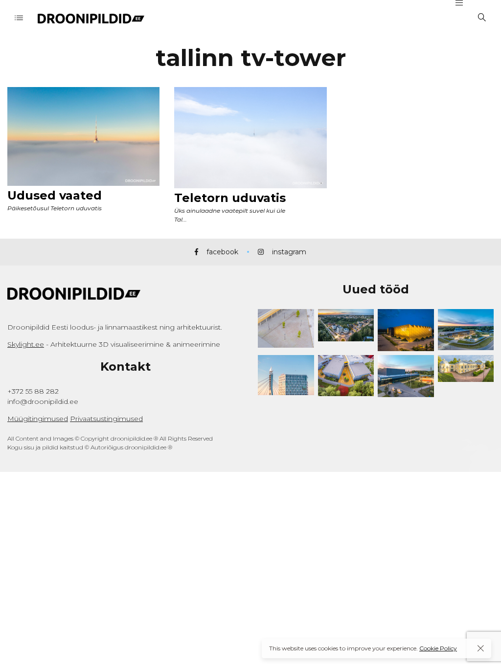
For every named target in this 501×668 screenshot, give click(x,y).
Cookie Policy (438, 648)
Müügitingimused (37, 418)
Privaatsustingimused (106, 418)
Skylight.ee (25, 344)
